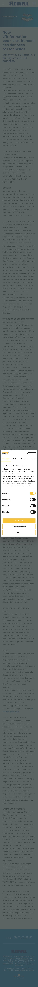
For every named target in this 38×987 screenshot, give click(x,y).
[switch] (33, 499)
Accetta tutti (19, 521)
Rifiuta (19, 532)
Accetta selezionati (19, 526)
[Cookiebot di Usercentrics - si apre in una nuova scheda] (27, 453)
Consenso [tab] (6, 459)
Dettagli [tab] (15, 459)
